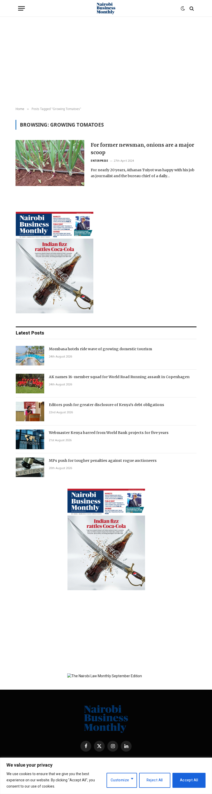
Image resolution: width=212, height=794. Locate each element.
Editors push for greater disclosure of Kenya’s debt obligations (106, 404)
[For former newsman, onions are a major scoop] (50, 163)
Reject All (155, 780)
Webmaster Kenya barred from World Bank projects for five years (109, 432)
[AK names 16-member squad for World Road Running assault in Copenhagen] (30, 383)
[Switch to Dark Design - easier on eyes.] (182, 8)
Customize (120, 780)
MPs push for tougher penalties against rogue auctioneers (103, 460)
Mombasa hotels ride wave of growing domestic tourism (100, 349)
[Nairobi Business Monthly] (106, 8)
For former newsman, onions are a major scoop (142, 148)
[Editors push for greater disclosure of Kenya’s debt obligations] (30, 411)
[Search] (191, 8)
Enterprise (99, 160)
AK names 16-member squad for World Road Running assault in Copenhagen (119, 377)
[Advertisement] (106, 62)
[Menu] (21, 8)
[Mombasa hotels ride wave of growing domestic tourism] (30, 355)
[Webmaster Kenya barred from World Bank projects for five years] (30, 439)
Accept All (189, 780)
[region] (106, 776)
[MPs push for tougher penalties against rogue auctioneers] (30, 467)
